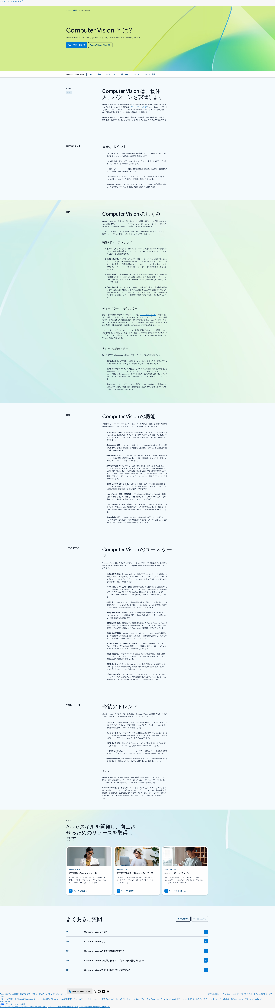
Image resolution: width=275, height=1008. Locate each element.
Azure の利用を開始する (18, 994)
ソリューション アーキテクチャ (236, 994)
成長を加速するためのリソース (212, 994)
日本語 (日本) (5, 1001)
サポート (252, 994)
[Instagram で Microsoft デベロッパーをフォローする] (99, 991)
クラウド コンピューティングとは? (158, 999)
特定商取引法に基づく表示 (68, 1007)
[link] (91, 75)
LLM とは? (237, 999)
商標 (98, 1007)
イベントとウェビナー (93, 999)
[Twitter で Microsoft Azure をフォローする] (95, 991)
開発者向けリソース (73, 999)
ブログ (63, 999)
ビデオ (142, 999)
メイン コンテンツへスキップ (11, 1)
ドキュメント (55, 999)
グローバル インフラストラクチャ (39, 994)
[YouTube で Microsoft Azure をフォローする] (108, 991)
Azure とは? (4, 994)
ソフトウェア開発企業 (8, 999)
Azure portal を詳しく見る (81, 991)
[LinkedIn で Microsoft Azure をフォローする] (103, 991)
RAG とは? (258, 999)
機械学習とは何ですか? (196, 999)
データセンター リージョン (63, 994)
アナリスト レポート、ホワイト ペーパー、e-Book (120, 999)
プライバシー (53, 1007)
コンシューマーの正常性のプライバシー (15, 1007)
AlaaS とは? (229, 999)
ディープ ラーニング (138, 107)
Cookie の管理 (84, 1007)
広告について (105, 1007)
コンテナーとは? (248, 999)
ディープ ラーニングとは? (215, 999)
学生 (83, 999)
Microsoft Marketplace (25, 999)
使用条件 (92, 1007)
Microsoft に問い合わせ (38, 1007)
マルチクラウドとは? (179, 999)
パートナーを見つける (41, 999)
